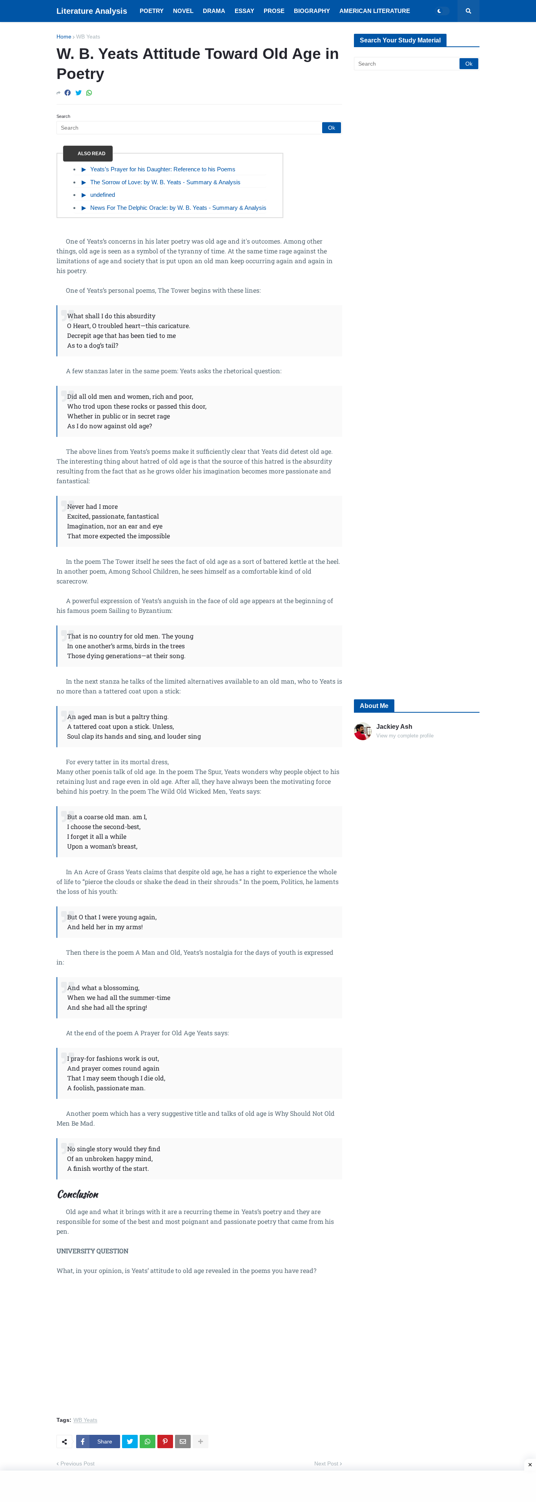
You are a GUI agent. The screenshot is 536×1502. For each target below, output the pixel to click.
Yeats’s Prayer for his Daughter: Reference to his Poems (162, 169)
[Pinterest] (165, 1441)
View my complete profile (405, 736)
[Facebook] (67, 93)
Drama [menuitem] (214, 10)
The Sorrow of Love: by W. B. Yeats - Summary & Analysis (165, 182)
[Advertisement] (199, 1350)
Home (64, 36)
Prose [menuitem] (274, 10)
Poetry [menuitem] (152, 10)
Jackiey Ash (394, 726)
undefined (102, 194)
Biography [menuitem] (312, 10)
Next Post (326, 1463)
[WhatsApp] (89, 93)
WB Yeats (88, 36)
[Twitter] (78, 93)
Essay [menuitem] (244, 10)
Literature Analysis (92, 11)
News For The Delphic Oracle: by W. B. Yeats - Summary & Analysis (178, 207)
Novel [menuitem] (183, 10)
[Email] (183, 1441)
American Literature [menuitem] (374, 10)
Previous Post (77, 1463)
